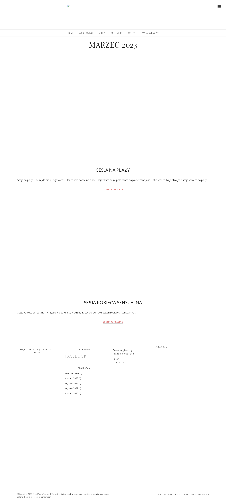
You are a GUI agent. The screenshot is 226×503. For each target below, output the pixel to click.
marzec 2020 (71, 393)
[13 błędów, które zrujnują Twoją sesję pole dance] (32, 481)
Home (70, 33)
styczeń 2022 (71, 383)
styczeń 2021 (71, 388)
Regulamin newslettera (200, 494)
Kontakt (131, 33)
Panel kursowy (150, 33)
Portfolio (116, 33)
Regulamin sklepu (181, 494)
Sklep (102, 33)
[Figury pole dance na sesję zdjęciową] (32, 386)
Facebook (84, 349)
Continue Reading (113, 189)
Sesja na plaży (113, 170)
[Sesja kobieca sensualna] (32, 418)
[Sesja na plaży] (32, 449)
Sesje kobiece (86, 33)
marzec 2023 (71, 378)
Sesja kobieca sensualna (113, 302)
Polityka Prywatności (164, 494)
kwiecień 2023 (72, 373)
